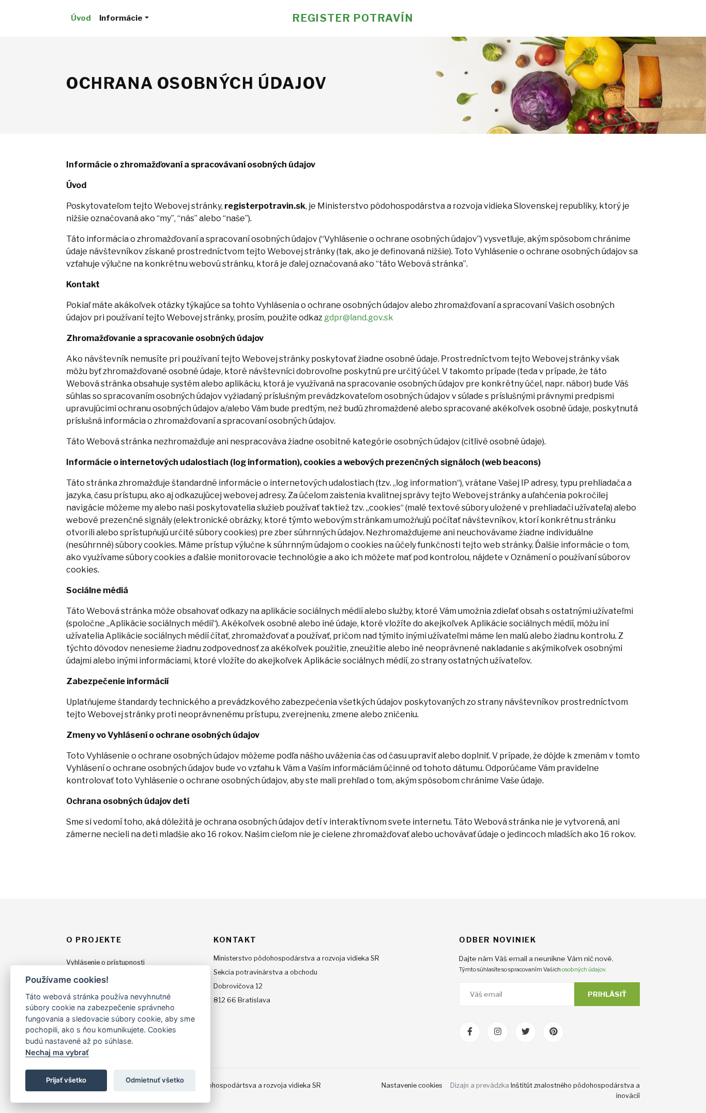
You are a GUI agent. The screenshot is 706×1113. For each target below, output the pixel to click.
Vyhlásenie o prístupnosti (105, 962)
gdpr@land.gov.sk (358, 317)
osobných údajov (583, 969)
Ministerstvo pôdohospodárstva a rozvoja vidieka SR (296, 958)
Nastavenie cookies (411, 1085)
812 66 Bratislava (241, 1000)
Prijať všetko (66, 1080)
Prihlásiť (607, 994)
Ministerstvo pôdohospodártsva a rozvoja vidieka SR (238, 1085)
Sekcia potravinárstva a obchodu (265, 972)
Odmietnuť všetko (155, 1080)
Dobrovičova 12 (238, 986)
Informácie (121, 18)
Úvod (81, 18)
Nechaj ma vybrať (57, 1052)
